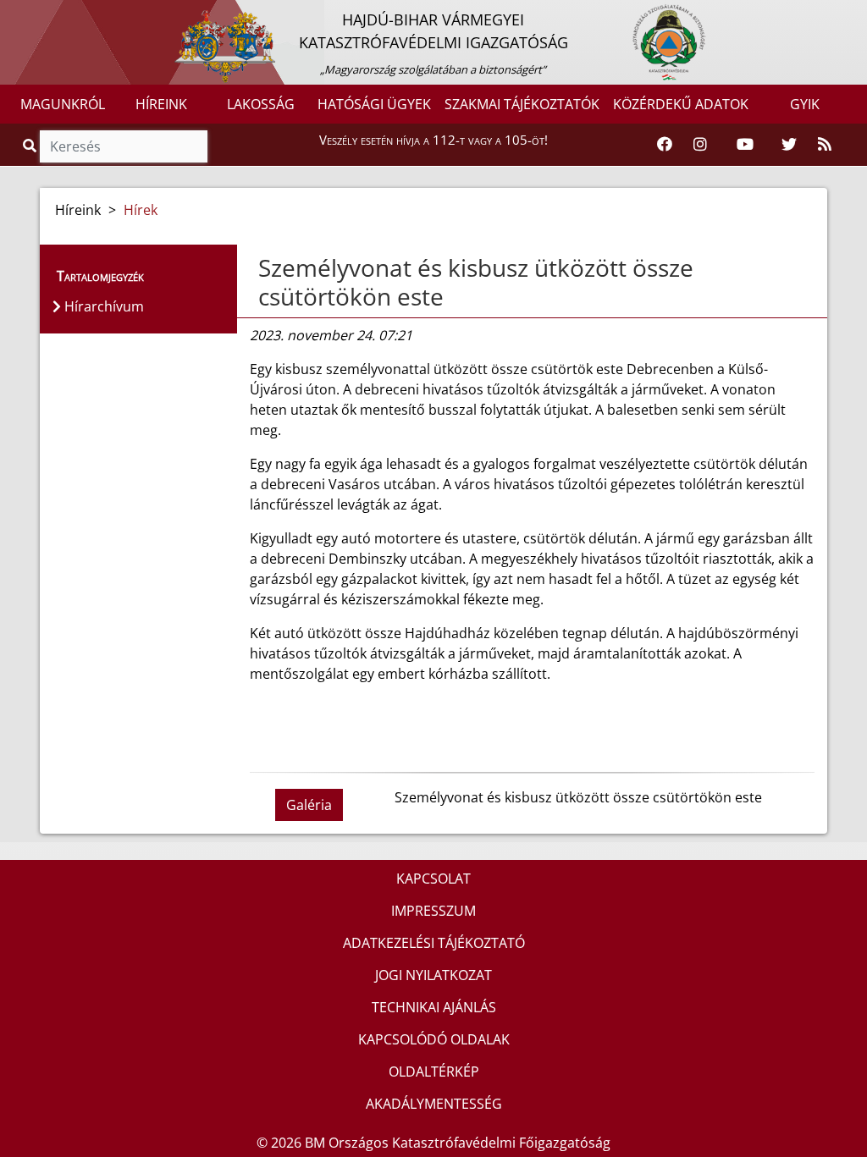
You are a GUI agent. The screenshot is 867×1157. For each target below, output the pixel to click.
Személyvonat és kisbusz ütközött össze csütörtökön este (475, 281)
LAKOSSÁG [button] (261, 104)
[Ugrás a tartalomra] (31, 14)
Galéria (309, 805)
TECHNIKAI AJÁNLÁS (434, 1007)
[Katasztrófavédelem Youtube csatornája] (745, 145)
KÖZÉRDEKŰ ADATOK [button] (680, 104)
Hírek (140, 210)
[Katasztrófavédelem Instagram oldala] (700, 145)
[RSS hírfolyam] (824, 145)
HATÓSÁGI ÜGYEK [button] (374, 104)
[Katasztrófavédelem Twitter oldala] (789, 145)
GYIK (805, 104)
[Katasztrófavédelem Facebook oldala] (664, 145)
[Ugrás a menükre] (12, 14)
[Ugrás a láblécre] (49, 14)
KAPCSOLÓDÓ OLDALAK (434, 1039)
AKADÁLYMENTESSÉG (434, 1103)
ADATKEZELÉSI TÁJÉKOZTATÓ (434, 943)
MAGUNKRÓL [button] (62, 104)
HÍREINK (161, 104)
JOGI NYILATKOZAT (433, 975)
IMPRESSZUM (433, 910)
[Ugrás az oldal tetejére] (256, 268)
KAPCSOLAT (433, 878)
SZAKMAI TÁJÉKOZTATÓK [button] (522, 104)
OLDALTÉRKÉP (434, 1071)
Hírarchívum (102, 306)
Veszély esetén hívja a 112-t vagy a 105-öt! (433, 139)
